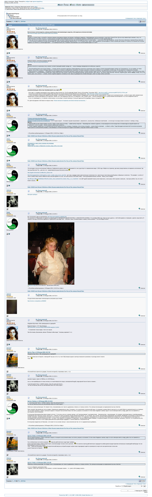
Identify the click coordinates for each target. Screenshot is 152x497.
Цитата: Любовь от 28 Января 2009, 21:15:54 (40, 401)
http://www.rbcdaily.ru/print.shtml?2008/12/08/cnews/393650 (43, 33)
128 (22, 21)
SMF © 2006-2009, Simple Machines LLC (82, 495)
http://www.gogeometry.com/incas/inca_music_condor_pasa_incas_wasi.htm (47, 175)
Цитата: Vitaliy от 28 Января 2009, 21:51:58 (39, 435)
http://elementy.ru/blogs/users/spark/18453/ (98, 93)
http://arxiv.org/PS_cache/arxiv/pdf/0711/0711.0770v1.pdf (113, 92)
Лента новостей (16, 18)
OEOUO (9, 294)
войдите (28, 1)
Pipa (8, 27)
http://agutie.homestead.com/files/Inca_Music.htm (40, 172)
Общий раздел (15, 16)
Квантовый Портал (13, 13)
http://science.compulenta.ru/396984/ (37, 301)
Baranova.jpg (32, 285)
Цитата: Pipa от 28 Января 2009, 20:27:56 (39, 352)
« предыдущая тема (130, 18)
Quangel (9, 347)
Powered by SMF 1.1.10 (65, 495)
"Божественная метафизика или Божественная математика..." (70, 100)
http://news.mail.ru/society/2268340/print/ (38, 62)
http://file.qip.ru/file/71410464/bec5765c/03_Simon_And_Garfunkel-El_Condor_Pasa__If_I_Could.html (53, 178)
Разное (12, 15)
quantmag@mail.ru (35, 9)
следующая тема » (141, 18)
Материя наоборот (32, 194)
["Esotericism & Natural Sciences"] (9, 136)
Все (24, 21)
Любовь (9, 190)
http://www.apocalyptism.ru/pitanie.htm (57, 216)
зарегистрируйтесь (37, 1)
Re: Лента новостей (41, 28)
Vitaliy (8, 114)
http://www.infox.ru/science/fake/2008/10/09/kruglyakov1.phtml (43, 327)
